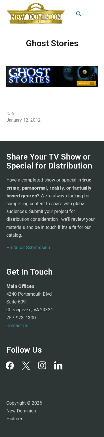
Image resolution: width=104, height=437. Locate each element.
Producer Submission (28, 247)
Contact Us (17, 325)
